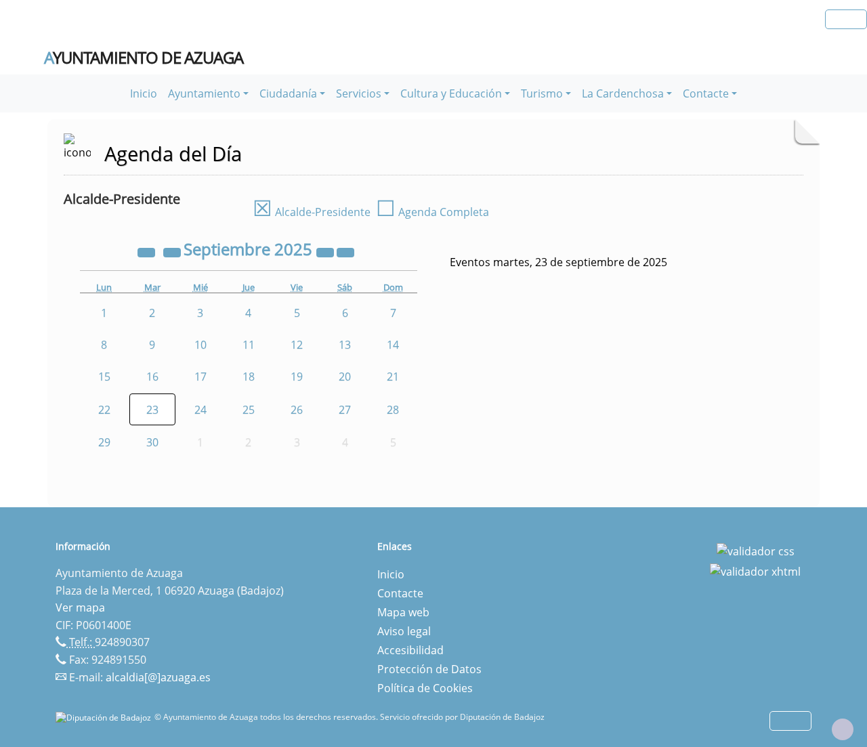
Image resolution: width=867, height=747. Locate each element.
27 (345, 409)
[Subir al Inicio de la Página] (842, 729)
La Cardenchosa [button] (623, 93)
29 (104, 442)
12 (297, 344)
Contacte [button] (706, 93)
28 (393, 409)
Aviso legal (404, 631)
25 (248, 409)
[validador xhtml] (755, 570)
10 (200, 344)
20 (345, 376)
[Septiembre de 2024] (148, 251)
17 (200, 376)
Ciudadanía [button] (288, 93)
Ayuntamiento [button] (204, 93)
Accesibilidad (410, 650)
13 (345, 344)
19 (297, 376)
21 (393, 376)
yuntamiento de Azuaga (143, 57)
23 (152, 409)
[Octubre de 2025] (345, 251)
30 (152, 442)
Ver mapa (80, 607)
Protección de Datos (429, 669)
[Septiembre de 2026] (326, 251)
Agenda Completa (432, 212)
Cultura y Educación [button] (451, 93)
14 (393, 344)
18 (248, 376)
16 (152, 376)
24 (200, 409)
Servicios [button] (358, 93)
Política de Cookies (425, 688)
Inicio (143, 93)
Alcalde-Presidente (312, 212)
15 (104, 376)
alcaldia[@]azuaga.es (158, 677)
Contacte (400, 593)
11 (248, 344)
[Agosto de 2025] (173, 251)
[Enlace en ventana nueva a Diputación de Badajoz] (105, 717)
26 (297, 409)
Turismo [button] (542, 93)
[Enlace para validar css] (756, 550)
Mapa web (403, 612)
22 (104, 409)
